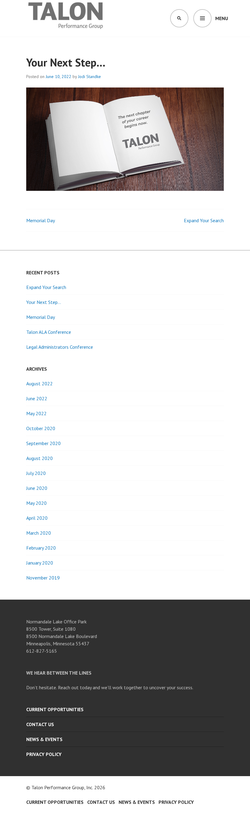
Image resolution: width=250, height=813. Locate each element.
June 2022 (36, 398)
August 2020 (39, 458)
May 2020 (36, 503)
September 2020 (43, 443)
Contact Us (40, 724)
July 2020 (36, 473)
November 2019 (43, 578)
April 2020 (37, 518)
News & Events (44, 739)
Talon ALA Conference (48, 332)
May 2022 (36, 413)
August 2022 (39, 383)
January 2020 (39, 563)
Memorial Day (40, 220)
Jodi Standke (89, 76)
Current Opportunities (55, 709)
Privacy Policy (44, 754)
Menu (221, 18)
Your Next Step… (43, 302)
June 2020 (36, 488)
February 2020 (41, 548)
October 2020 (40, 428)
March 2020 (38, 533)
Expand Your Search (204, 220)
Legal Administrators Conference (59, 347)
